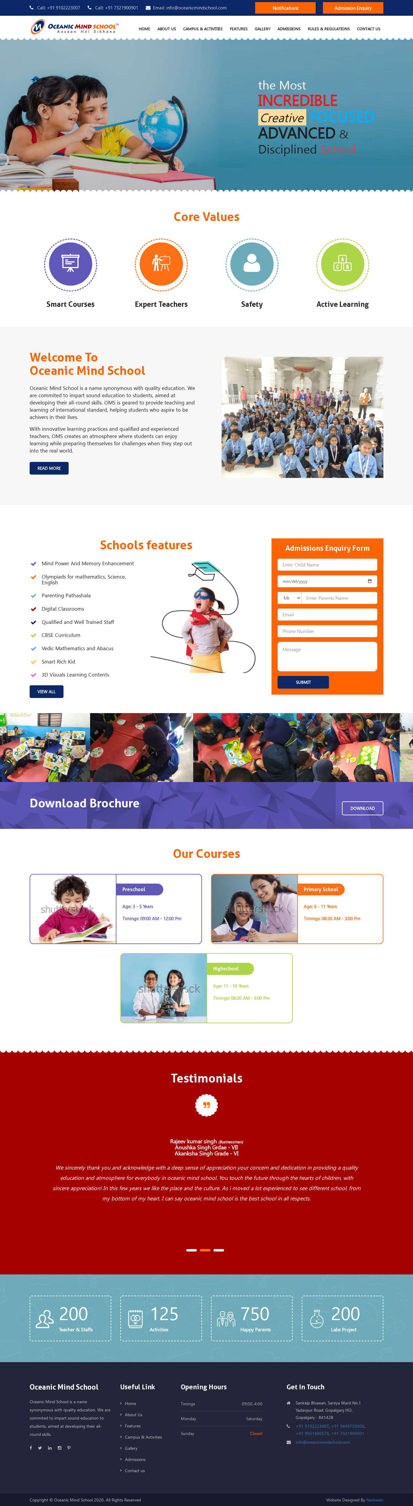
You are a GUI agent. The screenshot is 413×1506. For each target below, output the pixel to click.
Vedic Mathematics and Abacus (77, 648)
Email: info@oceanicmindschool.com (190, 8)
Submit (303, 682)
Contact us (368, 28)
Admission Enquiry (353, 8)
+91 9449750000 (347, 1426)
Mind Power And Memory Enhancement (88, 563)
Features (239, 28)
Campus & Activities (203, 28)
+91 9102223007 (312, 1426)
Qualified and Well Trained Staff (78, 622)
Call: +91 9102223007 (58, 8)
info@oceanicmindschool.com (323, 1442)
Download (362, 808)
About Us (167, 28)
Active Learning (343, 304)
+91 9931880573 (312, 1433)
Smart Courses (71, 304)
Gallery (262, 28)
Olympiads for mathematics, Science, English (84, 579)
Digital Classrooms (63, 609)
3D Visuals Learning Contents (75, 675)
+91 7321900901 (347, 1433)
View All (46, 691)
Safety (252, 304)
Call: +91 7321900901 (116, 8)
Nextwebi (374, 1500)
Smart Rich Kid (58, 662)
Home (144, 28)
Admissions (289, 28)
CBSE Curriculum (61, 635)
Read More (49, 468)
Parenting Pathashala (66, 596)
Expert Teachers (161, 304)
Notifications (285, 8)
